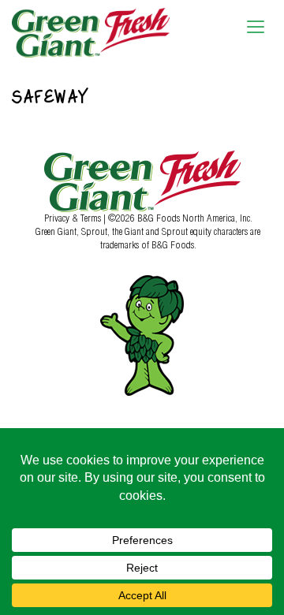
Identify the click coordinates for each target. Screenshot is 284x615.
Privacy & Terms (73, 217)
